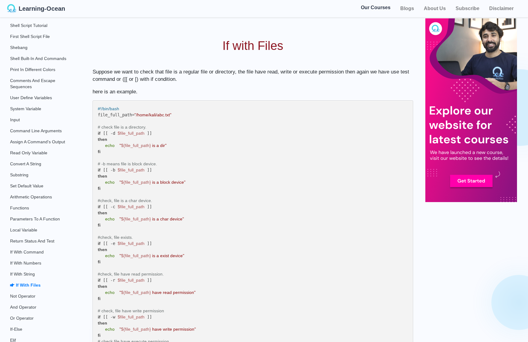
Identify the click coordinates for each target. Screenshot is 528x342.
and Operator (23, 307)
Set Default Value (26, 185)
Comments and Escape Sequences (32, 83)
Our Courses (376, 8)
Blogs (407, 8)
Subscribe (467, 8)
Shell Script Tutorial (28, 25)
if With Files (28, 285)
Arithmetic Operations (31, 196)
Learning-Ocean (42, 8)
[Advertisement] (476, 245)
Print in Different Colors (32, 69)
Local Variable (23, 229)
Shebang (19, 47)
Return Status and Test (32, 241)
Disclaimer (501, 8)
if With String (22, 274)
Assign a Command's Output (37, 141)
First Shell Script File (30, 36)
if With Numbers (25, 263)
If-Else (16, 329)
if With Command (27, 252)
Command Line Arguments (36, 130)
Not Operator (22, 296)
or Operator (22, 318)
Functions (19, 207)
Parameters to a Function (35, 218)
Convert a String (25, 163)
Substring (19, 174)
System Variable (25, 108)
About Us (435, 8)
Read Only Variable (28, 152)
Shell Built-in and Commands (38, 58)
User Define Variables (31, 97)
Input (15, 119)
